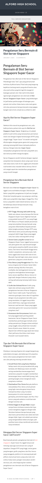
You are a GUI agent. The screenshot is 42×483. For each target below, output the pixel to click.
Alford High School (20, 4)
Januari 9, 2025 (8, 57)
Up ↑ (33, 479)
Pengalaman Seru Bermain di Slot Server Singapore (20, 52)
